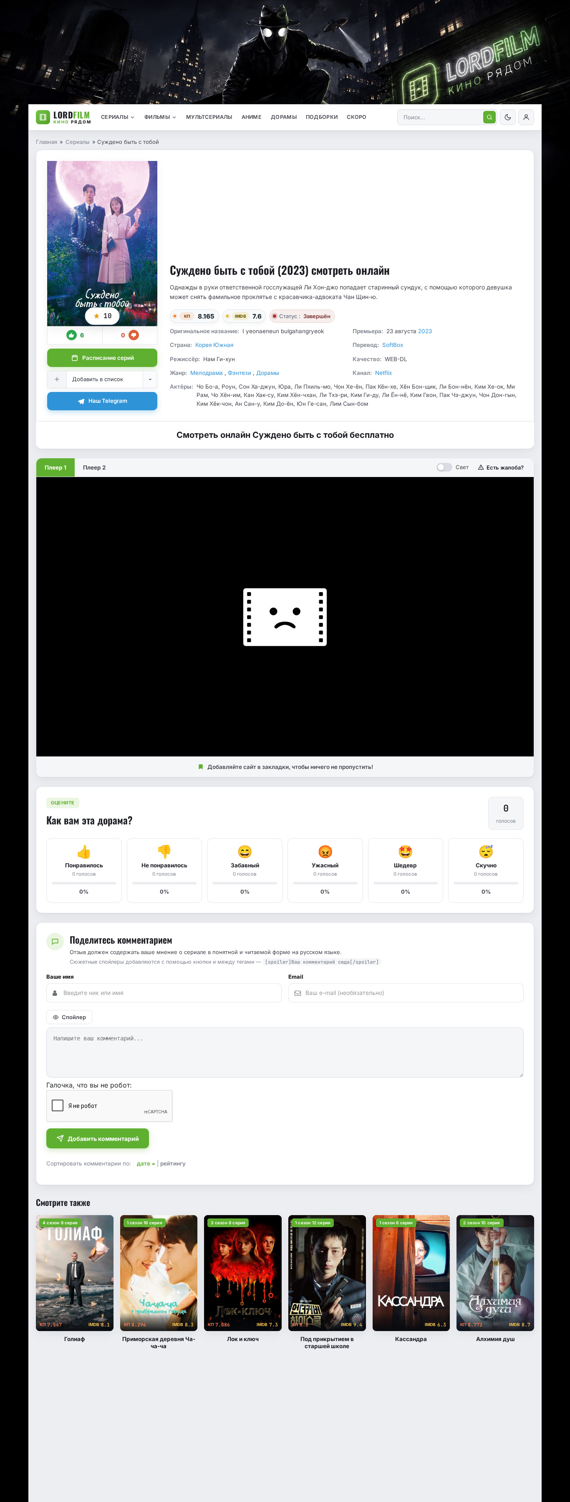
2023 (425, 331)
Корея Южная (214, 345)
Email (295, 977)
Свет (462, 467)
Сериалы (114, 117)
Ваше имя (60, 977)
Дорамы (284, 117)
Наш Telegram (107, 400)
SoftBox (392, 345)
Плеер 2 (94, 467)
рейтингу (173, 1163)
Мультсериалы (209, 117)
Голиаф (74, 1339)
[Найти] (489, 117)
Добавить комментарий (103, 1138)
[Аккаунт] (526, 117)
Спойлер (74, 1017)
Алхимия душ (495, 1339)
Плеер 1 (55, 467)
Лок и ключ (243, 1339)
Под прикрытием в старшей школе (327, 1342)
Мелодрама (207, 372)
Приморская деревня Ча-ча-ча (158, 1342)
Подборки (322, 117)
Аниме (252, 117)
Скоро (357, 117)
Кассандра (411, 1339)
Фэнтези (240, 372)
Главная (46, 141)
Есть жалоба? (505, 467)
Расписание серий (108, 357)
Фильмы (157, 117)
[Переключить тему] (508, 117)
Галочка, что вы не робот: (89, 1085)
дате (143, 1163)
